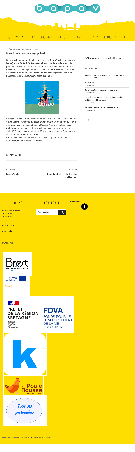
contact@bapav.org (10, 231)
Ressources (108, 36)
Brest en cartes (91, 83)
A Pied (93, 36)
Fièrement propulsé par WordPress (16, 437)
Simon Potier (31, 49)
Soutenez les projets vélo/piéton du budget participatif (107, 75)
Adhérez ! (124, 36)
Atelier (30, 36)
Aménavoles (78, 36)
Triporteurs (45, 36)
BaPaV (17, 36)
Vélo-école (62, 36)
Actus (8, 36)
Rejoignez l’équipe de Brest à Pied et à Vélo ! (102, 107)
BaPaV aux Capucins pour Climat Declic (101, 90)
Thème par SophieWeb (42, 437)
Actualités (15, 155)
